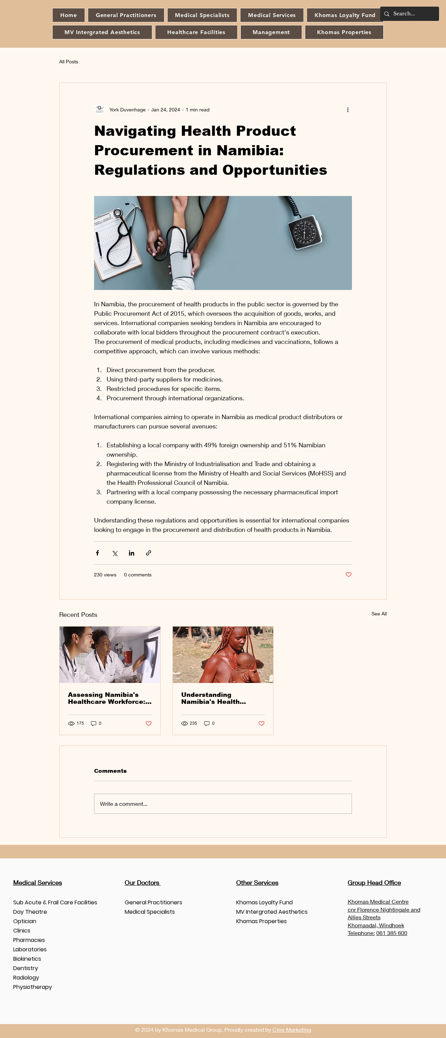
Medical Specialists (150, 912)
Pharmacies (29, 940)
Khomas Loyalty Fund (264, 902)
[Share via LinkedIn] (131, 553)
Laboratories (30, 949)
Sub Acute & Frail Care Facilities (55, 902)
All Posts (68, 61)
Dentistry (25, 968)
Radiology (26, 978)
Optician (24, 921)
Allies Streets (364, 917)
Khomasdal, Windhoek (376, 925)
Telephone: (361, 932)
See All (379, 613)
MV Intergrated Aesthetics (272, 912)
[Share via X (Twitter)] (114, 553)
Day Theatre (30, 912)
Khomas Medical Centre (378, 901)
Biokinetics (27, 959)
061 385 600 (391, 932)
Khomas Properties (261, 921)
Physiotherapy (32, 987)
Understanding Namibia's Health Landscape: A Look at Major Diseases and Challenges (218, 698)
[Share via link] (148, 553)
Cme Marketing (291, 1029)
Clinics (21, 931)
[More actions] (348, 109)
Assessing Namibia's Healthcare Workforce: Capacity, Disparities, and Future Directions (106, 698)
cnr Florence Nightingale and (384, 909)
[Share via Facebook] (97, 553)
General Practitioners (153, 902)
